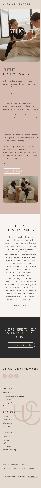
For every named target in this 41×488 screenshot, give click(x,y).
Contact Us (7, 446)
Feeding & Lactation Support (14, 396)
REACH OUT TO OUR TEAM (21, 345)
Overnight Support (10, 402)
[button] (36, 4)
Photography (8, 406)
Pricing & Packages (10, 449)
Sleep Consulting (9, 399)
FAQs (5, 443)
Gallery (5, 416)
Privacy (23, 465)
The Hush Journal (10, 419)
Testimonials (7, 426)
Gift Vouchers (8, 423)
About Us (6, 436)
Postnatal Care (8, 392)
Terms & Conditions (10, 465)
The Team (6, 440)
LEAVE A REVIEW (12, 171)
